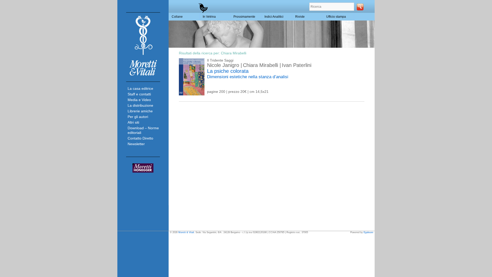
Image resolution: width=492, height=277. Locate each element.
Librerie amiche (140, 111)
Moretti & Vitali (186, 232)
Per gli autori (138, 117)
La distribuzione (140, 105)
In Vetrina (209, 16)
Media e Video (139, 100)
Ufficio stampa (336, 16)
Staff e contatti (139, 94)
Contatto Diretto (140, 138)
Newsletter (136, 144)
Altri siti (133, 122)
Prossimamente (244, 16)
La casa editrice (140, 88)
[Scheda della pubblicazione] (191, 94)
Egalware (368, 232)
